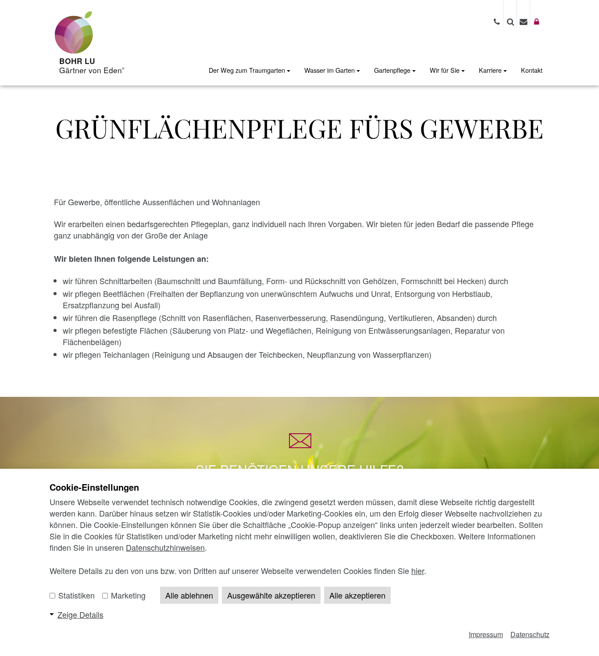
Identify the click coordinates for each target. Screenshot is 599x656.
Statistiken (75, 595)
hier (417, 570)
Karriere (491, 70)
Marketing (127, 595)
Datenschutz (529, 634)
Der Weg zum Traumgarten (248, 70)
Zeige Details (80, 614)
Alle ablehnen (189, 595)
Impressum (486, 634)
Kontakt (531, 70)
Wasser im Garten (330, 70)
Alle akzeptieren (357, 595)
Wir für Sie (445, 70)
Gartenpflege (393, 70)
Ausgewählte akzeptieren (271, 595)
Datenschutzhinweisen (165, 547)
